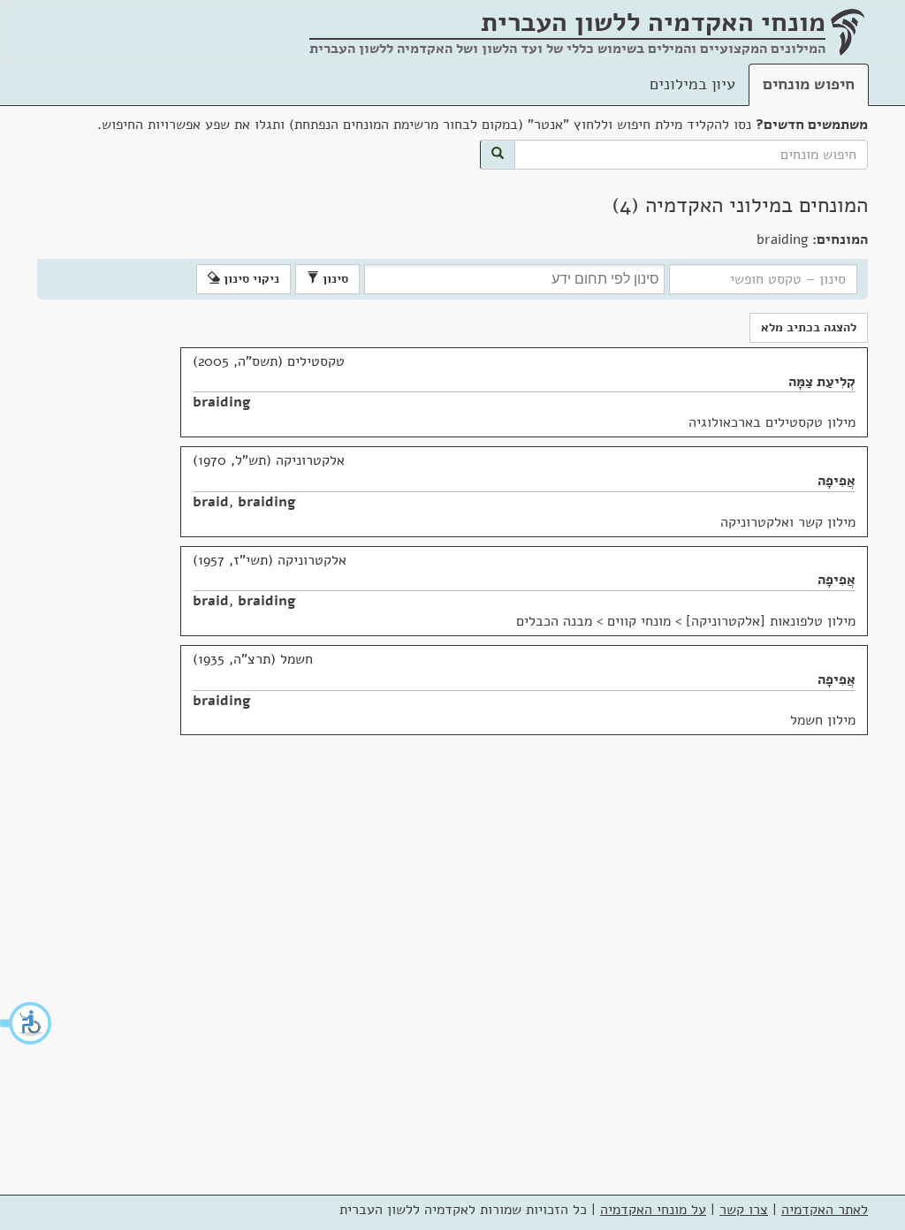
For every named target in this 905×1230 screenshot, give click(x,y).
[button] (26, 1023)
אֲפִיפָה (837, 480)
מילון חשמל (823, 720)
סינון (333, 278)
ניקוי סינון (249, 278)
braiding (222, 402)
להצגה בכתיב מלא (808, 327)
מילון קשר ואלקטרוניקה (788, 522)
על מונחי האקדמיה (653, 1209)
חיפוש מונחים (809, 84)
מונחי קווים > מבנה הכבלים (593, 621)
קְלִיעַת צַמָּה (822, 381)
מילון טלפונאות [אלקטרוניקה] (771, 621)
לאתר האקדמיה (824, 1209)
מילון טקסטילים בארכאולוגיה (772, 422)
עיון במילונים (692, 84)
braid (211, 502)
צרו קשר (743, 1209)
